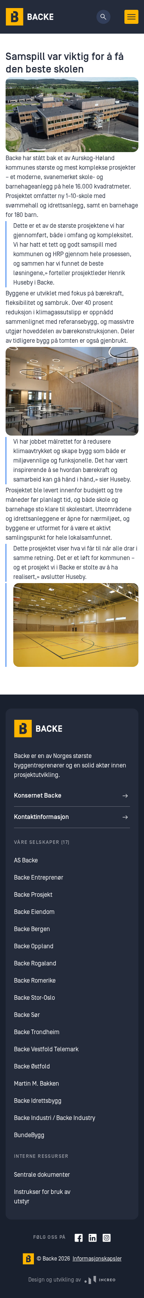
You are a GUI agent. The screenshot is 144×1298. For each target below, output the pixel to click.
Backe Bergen (32, 929)
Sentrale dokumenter (42, 1175)
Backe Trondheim (36, 1032)
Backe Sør (27, 1015)
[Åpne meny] (131, 17)
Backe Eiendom (34, 912)
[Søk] (103, 17)
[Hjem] (29, 17)
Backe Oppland (33, 946)
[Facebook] (78, 1238)
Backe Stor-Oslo (34, 998)
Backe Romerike (35, 980)
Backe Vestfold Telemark (46, 1049)
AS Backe (26, 860)
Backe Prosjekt (33, 895)
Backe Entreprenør (38, 877)
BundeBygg (29, 1135)
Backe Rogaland (35, 963)
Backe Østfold (32, 1066)
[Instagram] (106, 1238)
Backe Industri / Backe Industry (54, 1118)
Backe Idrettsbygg (38, 1101)
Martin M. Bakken (36, 1083)
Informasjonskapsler (97, 1259)
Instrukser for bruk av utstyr (42, 1196)
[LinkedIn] (92, 1238)
